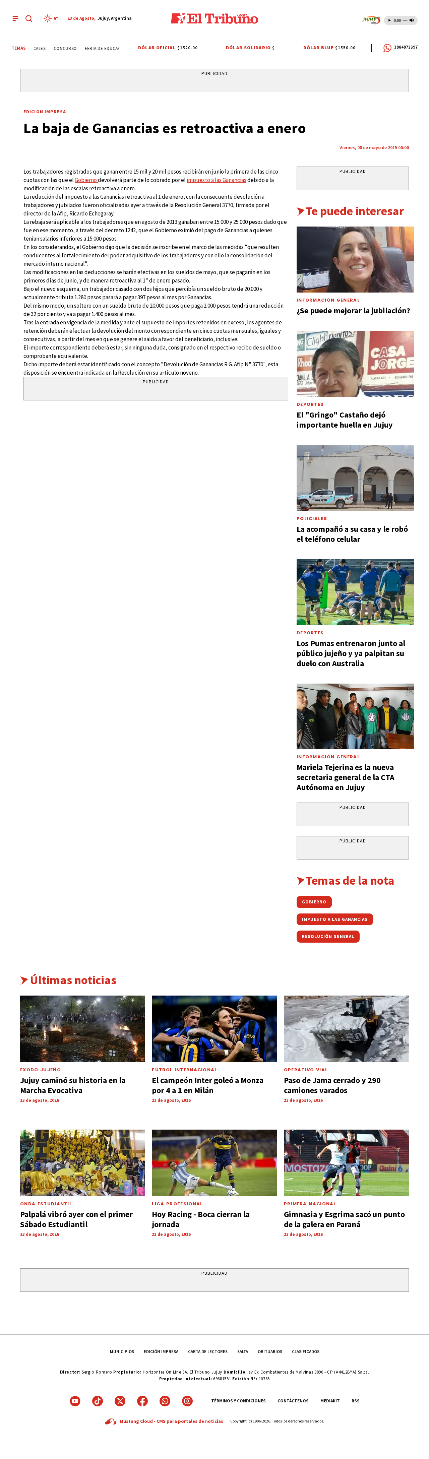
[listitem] (52, 18)
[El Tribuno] (214, 18)
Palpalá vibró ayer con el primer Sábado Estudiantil (76, 1219)
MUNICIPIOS (122, 1351)
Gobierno (86, 180)
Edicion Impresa (44, 112)
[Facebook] (142, 1401)
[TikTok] (97, 1401)
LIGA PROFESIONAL (177, 1204)
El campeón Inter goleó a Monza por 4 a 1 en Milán (207, 1085)
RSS (356, 1401)
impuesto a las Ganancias (216, 180)
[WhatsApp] (165, 1401)
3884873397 (406, 47)
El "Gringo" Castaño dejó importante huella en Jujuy (345, 419)
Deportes (310, 404)
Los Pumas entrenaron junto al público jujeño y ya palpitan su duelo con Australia (351, 653)
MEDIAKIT (330, 1401)
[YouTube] (75, 1401)
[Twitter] (120, 1401)
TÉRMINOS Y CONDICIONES (238, 1401)
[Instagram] (187, 1401)
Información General (328, 300)
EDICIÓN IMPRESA (161, 1351)
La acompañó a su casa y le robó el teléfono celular (352, 534)
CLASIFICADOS (305, 1351)
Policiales (312, 518)
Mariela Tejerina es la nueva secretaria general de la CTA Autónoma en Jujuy (345, 777)
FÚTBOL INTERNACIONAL (184, 1070)
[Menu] (15, 18)
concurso (56, 48)
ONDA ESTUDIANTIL (46, 1204)
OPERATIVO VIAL (306, 1070)
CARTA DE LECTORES (208, 1351)
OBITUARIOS (270, 1351)
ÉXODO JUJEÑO (40, 1070)
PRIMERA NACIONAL (310, 1204)
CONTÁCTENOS (293, 1401)
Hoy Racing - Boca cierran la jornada (201, 1219)
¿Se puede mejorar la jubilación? (353, 310)
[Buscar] (29, 18)
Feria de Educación (98, 48)
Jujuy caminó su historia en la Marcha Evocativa (72, 1085)
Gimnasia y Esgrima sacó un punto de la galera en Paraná (344, 1219)
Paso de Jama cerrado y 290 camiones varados (332, 1085)
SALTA (242, 1351)
